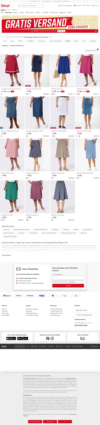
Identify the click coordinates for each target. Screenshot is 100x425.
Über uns (4, 309)
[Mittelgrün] (54, 94)
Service (28, 305)
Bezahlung (29, 311)
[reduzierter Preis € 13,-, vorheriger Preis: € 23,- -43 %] (62, 70)
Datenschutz (34, 346)
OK (65, 421)
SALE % (69, 12)
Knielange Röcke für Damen (21, 229)
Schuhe (22, 12)
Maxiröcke (66, 229)
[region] (50, 399)
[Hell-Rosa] (1, 178)
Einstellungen (50, 421)
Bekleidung (8, 12)
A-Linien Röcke (33, 233)
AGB (28, 346)
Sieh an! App (5, 313)
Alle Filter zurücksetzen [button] (16, 45)
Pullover (20, 41)
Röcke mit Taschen (9, 233)
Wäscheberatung (55, 315)
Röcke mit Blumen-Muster (49, 233)
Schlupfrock (55, 229)
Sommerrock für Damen (40, 229)
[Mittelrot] (1, 94)
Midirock (76, 229)
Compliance (68, 346)
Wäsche (16, 12)
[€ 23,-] (37, 154)
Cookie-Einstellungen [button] (77, 346)
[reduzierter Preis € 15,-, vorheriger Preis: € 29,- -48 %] (12, 70)
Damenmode (9, 37)
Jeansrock (6, 229)
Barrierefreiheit (43, 346)
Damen (3, 9)
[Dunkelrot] (27, 178)
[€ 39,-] (12, 154)
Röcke (67, 41)
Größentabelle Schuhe (56, 313)
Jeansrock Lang (87, 229)
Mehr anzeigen (72, 282)
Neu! (2, 12)
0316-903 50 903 (81, 325)
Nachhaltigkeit (6, 315)
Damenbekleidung (18, 37)
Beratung (53, 305)
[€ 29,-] (37, 112)
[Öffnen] (96, 31)
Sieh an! (4, 305)
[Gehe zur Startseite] (5, 5)
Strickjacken (30, 41)
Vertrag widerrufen (20, 346)
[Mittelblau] (26, 94)
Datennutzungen (71, 378)
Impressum (51, 346)
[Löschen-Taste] (42, 5)
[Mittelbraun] (51, 178)
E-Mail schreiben (81, 310)
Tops (84, 41)
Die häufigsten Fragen (32, 315)
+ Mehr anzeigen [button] (6, 255)
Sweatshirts (93, 41)
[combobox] (34, 5)
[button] (2, 37)
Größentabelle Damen (56, 309)
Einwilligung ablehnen (35, 421)
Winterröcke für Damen (10, 236)
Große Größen (29, 12)
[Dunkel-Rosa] (53, 94)
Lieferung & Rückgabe (32, 309)
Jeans (12, 41)
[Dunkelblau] (26, 178)
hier (74, 386)
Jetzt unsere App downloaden (17, 335)
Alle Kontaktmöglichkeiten (85, 315)
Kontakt (77, 305)
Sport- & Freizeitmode (56, 41)
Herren (9, 9)
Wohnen (15, 9)
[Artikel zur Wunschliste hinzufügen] (22, 56)
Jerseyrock (21, 233)
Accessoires (42, 41)
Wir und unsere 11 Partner (29, 378)
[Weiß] (29, 94)
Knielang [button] (4, 45)
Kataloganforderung (31, 313)
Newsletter (5, 311)
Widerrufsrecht (59, 346)
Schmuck (37, 12)
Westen (76, 41)
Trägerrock (83, 233)
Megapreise (62, 12)
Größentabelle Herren (56, 311)
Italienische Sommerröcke (68, 233)
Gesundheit (45, 12)
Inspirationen (54, 12)
